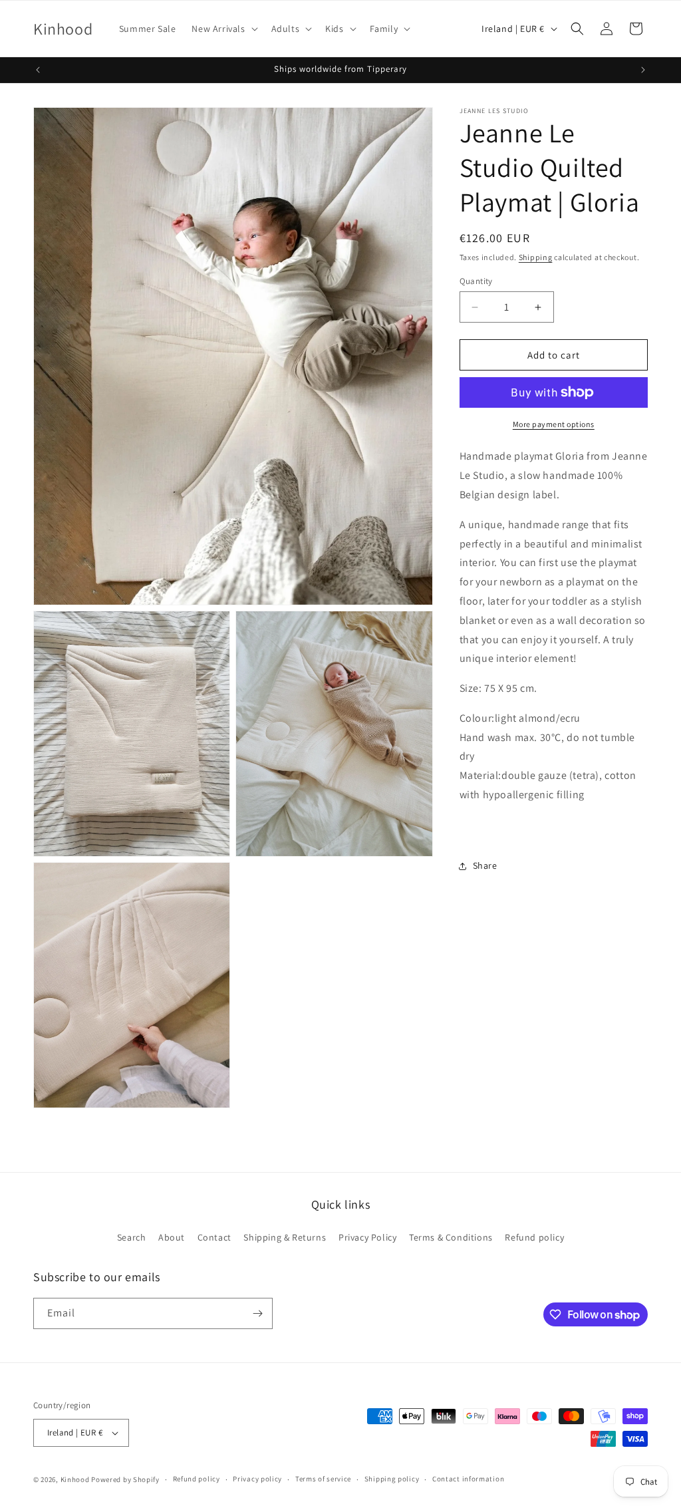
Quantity (476, 281)
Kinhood (75, 1479)
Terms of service (323, 1478)
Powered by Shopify (125, 1479)
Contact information (468, 1478)
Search (131, 1237)
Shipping (536, 257)
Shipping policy (392, 1478)
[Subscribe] (257, 1313)
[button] (223, 29)
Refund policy (534, 1237)
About (171, 1237)
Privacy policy (257, 1478)
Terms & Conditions (451, 1237)
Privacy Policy (367, 1237)
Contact (214, 1237)
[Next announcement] (643, 69)
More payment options (554, 424)
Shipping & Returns (284, 1237)
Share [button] (485, 865)
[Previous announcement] (38, 69)
